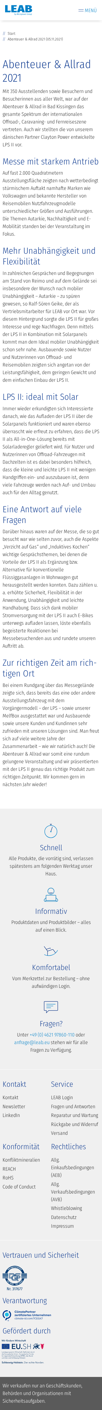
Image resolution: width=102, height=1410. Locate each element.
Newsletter (14, 1106)
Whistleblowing (66, 1208)
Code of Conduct (19, 1187)
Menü (91, 10)
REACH (9, 1169)
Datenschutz (63, 1217)
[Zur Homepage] (18, 10)
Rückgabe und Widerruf (74, 1124)
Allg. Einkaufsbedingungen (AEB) (72, 1167)
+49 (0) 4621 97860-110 (52, 1035)
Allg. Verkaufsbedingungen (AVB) (73, 1192)
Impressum (62, 1226)
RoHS (8, 1178)
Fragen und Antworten (73, 1106)
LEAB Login (62, 1097)
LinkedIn (11, 1115)
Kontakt (10, 1097)
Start (11, 33)
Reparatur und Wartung (74, 1115)
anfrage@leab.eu (32, 1042)
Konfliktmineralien (21, 1160)
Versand (59, 1133)
